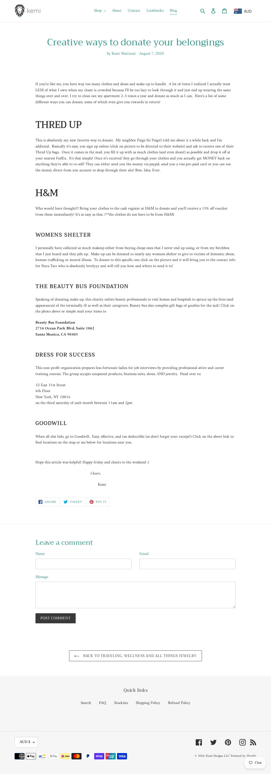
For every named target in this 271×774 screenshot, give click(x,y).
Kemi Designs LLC (218, 756)
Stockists (121, 703)
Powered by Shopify (243, 756)
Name (40, 554)
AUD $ (25, 742)
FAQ (102, 703)
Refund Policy (179, 703)
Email (144, 554)
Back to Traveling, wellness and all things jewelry (139, 656)
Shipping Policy (148, 703)
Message (41, 577)
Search (86, 703)
